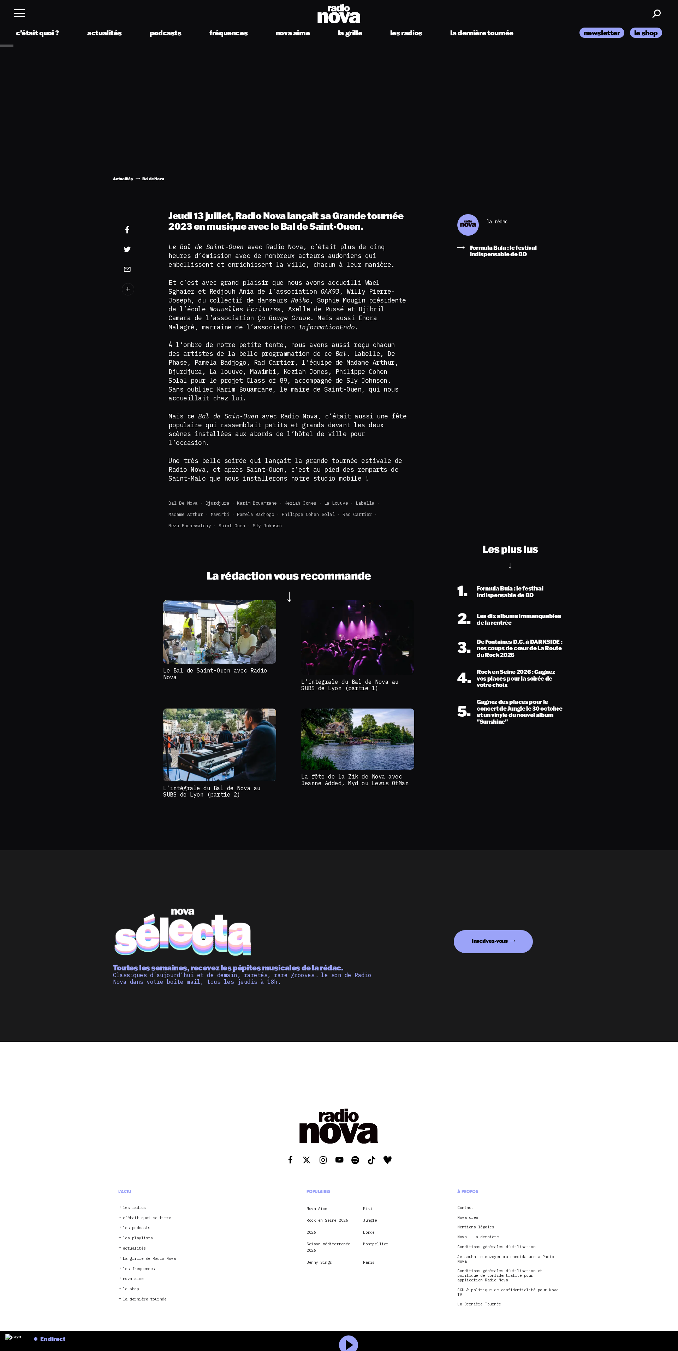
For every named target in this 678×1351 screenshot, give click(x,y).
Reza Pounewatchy (189, 526)
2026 (311, 1232)
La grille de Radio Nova (149, 1258)
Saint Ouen (232, 526)
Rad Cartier (357, 514)
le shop (646, 32)
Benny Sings (319, 1262)
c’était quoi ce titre (147, 1218)
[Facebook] (138, 230)
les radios (406, 32)
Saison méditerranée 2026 (328, 1247)
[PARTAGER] (138, 249)
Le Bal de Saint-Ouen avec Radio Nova (215, 673)
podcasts (166, 32)
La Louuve (336, 503)
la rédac (497, 222)
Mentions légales (475, 1227)
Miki (367, 1208)
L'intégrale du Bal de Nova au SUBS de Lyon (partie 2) (212, 791)
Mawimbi (220, 514)
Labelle (365, 503)
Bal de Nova (183, 503)
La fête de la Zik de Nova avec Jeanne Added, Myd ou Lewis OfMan (355, 779)
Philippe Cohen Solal (308, 514)
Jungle (370, 1220)
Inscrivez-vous (490, 941)
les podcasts (136, 1228)
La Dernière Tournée (479, 1304)
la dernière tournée (481, 32)
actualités (104, 32)
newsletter (602, 32)
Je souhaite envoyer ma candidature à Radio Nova (505, 1259)
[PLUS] (138, 289)
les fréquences (139, 1269)
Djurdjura (218, 503)
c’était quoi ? (37, 32)
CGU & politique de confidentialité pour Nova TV (507, 1292)
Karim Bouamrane (257, 503)
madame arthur (185, 514)
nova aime (293, 32)
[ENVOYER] (138, 269)
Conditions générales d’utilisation (496, 1247)
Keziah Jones (300, 503)
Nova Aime (317, 1208)
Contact (465, 1207)
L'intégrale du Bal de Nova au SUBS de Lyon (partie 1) (350, 685)
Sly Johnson (267, 526)
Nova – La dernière (478, 1237)
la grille (350, 32)
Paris (369, 1262)
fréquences (228, 32)
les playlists (138, 1238)
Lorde (369, 1232)
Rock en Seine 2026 (327, 1220)
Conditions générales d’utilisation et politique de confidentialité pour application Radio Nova (499, 1275)
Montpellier (375, 1243)
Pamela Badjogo (255, 514)
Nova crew (467, 1217)
